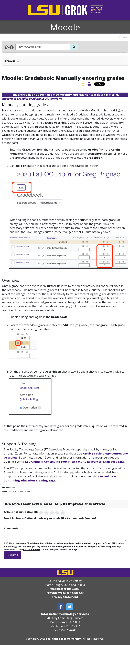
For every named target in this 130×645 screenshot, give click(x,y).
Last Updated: (8, 492)
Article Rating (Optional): (21, 512)
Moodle (65, 27)
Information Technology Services (65, 614)
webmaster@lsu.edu (65, 589)
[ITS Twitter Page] (69, 606)
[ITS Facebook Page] (60, 606)
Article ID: (6, 488)
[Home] (7, 47)
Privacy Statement (65, 597)
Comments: (11, 528)
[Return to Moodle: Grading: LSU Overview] (32, 98)
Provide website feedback (65, 593)
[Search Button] (74, 47)
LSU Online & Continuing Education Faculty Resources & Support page (74, 461)
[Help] (11, 47)
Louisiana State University (63, 638)
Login (123, 37)
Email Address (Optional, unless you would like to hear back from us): (50, 518)
